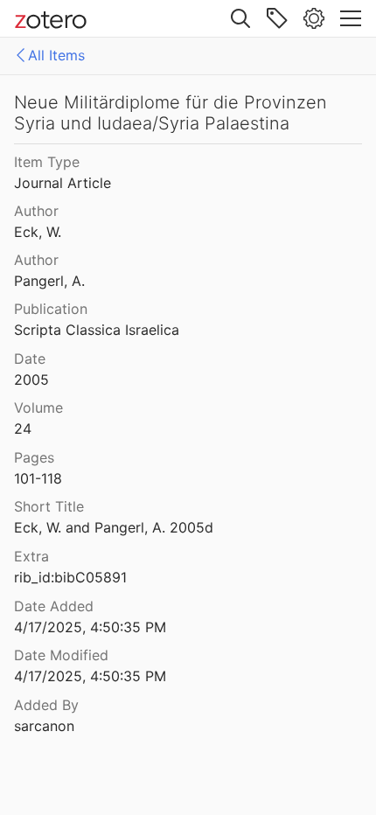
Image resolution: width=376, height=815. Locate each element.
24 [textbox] (22, 428)
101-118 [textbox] (38, 478)
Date (29, 358)
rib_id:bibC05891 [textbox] (70, 577)
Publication (50, 308)
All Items (56, 55)
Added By (46, 705)
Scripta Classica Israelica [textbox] (96, 329)
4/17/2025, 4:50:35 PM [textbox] (90, 627)
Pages (34, 457)
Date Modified (61, 655)
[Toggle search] (240, 18)
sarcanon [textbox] (44, 726)
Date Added (54, 606)
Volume (38, 407)
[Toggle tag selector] (277, 18)
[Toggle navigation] (350, 18)
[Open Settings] (314, 18)
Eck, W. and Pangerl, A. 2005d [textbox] (113, 527)
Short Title (49, 506)
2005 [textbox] (31, 379)
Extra (31, 556)
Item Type (47, 162)
